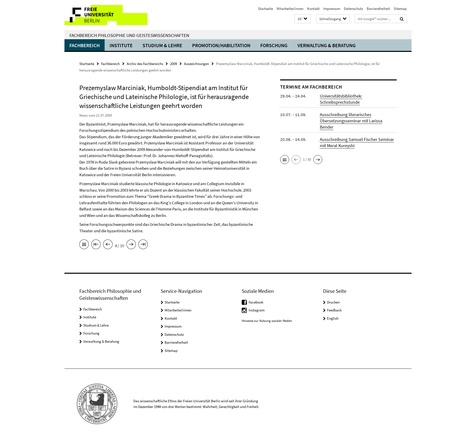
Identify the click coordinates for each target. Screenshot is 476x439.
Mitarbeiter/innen (290, 8)
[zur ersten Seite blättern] (96, 245)
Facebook (256, 302)
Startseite (265, 8)
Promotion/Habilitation (221, 45)
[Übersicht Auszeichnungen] (84, 245)
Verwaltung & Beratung (327, 45)
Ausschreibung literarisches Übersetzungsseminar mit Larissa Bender (351, 121)
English (332, 318)
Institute (121, 45)
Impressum (331, 8)
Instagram (257, 310)
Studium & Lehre (162, 45)
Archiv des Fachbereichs (145, 63)
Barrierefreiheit (378, 8)
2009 (173, 63)
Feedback (334, 310)
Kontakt (313, 8)
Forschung (274, 45)
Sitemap (400, 8)
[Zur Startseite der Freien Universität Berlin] (106, 15)
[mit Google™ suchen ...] (401, 19)
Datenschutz (353, 8)
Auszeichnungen (196, 63)
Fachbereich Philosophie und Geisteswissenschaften (129, 35)
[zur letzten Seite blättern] (143, 245)
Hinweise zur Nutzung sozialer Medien (267, 321)
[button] (302, 19)
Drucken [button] (333, 302)
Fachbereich (84, 45)
